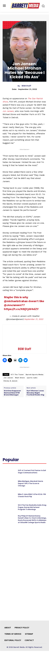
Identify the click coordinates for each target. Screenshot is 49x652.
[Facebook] (13, 409)
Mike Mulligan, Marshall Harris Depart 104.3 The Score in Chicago (30, 483)
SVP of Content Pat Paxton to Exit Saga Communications (32, 471)
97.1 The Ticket (17, 374)
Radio (24, 59)
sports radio (32, 378)
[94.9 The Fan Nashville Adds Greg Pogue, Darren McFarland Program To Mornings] (9, 507)
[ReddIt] (31, 409)
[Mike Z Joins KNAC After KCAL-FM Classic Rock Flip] (9, 495)
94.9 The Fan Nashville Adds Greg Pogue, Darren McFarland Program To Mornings (32, 507)
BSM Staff (26, 86)
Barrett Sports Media (34, 374)
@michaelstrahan (16, 301)
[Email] (37, 409)
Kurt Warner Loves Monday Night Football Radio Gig (35, 393)
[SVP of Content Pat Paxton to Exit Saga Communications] (9, 471)
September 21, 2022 (33, 319)
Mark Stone (20, 378)
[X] (19, 409)
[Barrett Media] (25, 6)
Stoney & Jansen (11, 381)
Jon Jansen (8, 111)
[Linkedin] (25, 409)
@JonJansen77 (14, 305)
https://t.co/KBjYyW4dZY (21, 309)
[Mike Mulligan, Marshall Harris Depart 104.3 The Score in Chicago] (9, 483)
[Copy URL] (43, 409)
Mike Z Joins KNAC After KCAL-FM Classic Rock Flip (32, 495)
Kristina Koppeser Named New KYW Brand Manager (12, 393)
